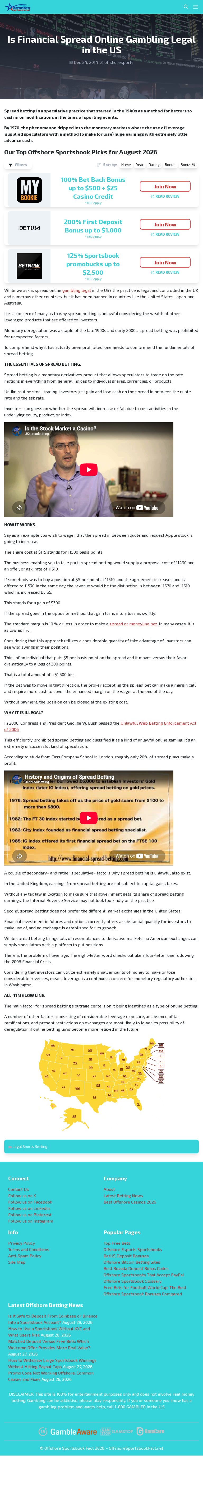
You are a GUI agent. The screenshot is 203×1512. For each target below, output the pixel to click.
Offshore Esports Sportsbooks (133, 1249)
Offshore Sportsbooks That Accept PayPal (144, 1274)
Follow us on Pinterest (30, 1214)
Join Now (165, 186)
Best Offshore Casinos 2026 (130, 1201)
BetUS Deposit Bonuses (126, 1255)
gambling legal (76, 290)
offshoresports (118, 62)
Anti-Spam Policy (24, 1255)
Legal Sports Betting (30, 1146)
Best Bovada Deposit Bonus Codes (136, 1268)
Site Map (16, 1261)
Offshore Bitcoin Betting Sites (132, 1261)
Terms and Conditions (28, 1249)
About (109, 1189)
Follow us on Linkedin (29, 1208)
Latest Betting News (123, 1195)
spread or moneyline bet (133, 623)
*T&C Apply (93, 203)
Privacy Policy (21, 1242)
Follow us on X (22, 1195)
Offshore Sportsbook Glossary (133, 1280)
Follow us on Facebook (30, 1201)
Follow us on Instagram (30, 1220)
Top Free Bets (117, 1242)
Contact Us (18, 1189)
